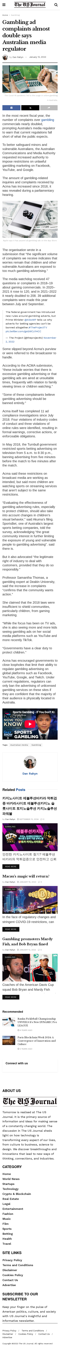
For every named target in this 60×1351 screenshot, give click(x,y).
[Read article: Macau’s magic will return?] (30, 900)
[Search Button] (56, 5)
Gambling (15, 15)
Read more (12, 866)
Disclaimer (9, 1270)
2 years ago (25, 1049)
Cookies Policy (12, 1275)
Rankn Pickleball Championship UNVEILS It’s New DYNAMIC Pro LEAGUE (37, 1022)
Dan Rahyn (17, 57)
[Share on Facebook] (11, 107)
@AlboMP (30, 319)
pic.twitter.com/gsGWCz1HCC (23, 331)
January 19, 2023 (27, 882)
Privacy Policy (12, 1260)
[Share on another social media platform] (49, 107)
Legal (6, 1203)
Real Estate (10, 1198)
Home (5, 15)
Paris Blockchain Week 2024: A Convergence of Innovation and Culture (37, 1041)
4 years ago (25, 1030)
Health (7, 1238)
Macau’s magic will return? (25, 876)
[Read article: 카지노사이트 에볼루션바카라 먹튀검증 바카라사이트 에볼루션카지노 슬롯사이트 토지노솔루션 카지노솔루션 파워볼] (30, 837)
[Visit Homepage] (30, 5)
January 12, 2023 (37, 57)
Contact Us (10, 1280)
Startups (8, 1184)
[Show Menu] (3, 5)
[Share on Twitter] (30, 107)
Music (6, 1218)
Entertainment (12, 1208)
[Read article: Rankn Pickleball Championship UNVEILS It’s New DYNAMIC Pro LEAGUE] (8, 1021)
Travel (6, 1243)
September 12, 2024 (29, 819)
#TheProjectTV (38, 327)
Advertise (9, 1285)
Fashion (7, 1213)
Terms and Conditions (17, 1265)
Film (5, 1223)
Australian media (19, 745)
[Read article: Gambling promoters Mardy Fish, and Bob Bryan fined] (30, 968)
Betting (7, 1233)
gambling (47, 120)
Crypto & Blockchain (16, 1194)
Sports (7, 1228)
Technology (10, 1189)
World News (11, 1179)
